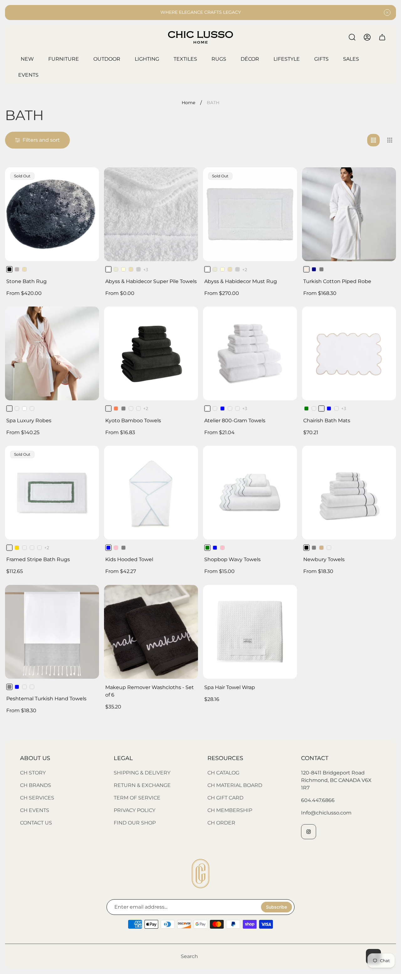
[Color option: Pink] (116, 548)
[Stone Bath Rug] (52, 214)
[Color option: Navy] (314, 269)
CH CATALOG (223, 773)
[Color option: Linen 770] (24, 269)
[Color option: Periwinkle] (329, 548)
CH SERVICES (37, 798)
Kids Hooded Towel (129, 559)
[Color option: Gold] (17, 548)
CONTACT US (36, 823)
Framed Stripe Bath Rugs (38, 559)
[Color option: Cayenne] (24, 548)
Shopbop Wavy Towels (232, 559)
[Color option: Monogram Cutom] (32, 687)
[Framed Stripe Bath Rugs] (52, 493)
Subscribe (276, 907)
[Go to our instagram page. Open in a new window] (308, 831)
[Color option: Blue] (222, 408)
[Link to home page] (200, 873)
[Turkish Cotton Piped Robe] (349, 214)
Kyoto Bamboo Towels (133, 421)
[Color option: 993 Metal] (17, 269)
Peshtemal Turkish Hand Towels (46, 699)
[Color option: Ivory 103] (123, 269)
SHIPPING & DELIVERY (142, 773)
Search (189, 956)
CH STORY (33, 773)
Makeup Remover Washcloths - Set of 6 (149, 691)
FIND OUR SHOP (135, 823)
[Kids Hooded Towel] (151, 493)
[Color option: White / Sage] (336, 408)
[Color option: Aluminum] (215, 408)
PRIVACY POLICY (134, 810)
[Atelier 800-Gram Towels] (250, 353)
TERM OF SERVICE (137, 798)
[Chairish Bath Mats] (349, 353)
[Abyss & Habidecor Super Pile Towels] (151, 214)
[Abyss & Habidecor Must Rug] (250, 214)
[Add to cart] (185, 597)
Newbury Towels (324, 559)
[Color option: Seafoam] (32, 548)
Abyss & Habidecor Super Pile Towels (151, 281)
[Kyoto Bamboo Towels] (151, 353)
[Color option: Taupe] (24, 687)
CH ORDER (221, 823)
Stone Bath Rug (26, 281)
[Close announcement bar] (387, 12)
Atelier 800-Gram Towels (234, 421)
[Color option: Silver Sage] (32, 408)
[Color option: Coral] (116, 408)
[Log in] (367, 37)
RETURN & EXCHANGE (142, 785)
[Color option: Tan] (321, 548)
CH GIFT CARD (225, 798)
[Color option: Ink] (131, 408)
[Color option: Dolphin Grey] (123, 408)
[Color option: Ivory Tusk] (138, 408)
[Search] (352, 37)
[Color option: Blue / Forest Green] (306, 408)
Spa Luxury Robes (28, 421)
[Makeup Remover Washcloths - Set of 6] (151, 632)
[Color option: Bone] (17, 408)
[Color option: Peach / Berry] (314, 408)
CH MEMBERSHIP (229, 810)
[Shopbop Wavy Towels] (250, 493)
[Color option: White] (24, 408)
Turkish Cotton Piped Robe (337, 281)
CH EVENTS (34, 810)
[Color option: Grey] (321, 269)
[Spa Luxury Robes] (52, 353)
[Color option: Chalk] (230, 408)
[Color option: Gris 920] (138, 269)
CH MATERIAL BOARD (234, 785)
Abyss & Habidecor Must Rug (240, 281)
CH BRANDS (35, 785)
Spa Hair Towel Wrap (229, 687)
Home (188, 102)
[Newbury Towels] (349, 493)
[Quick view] (185, 179)
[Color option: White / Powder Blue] (329, 408)
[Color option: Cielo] (237, 408)
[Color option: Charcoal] (39, 548)
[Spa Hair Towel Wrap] (250, 632)
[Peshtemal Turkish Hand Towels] (52, 632)
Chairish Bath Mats (326, 421)
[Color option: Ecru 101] (116, 269)
